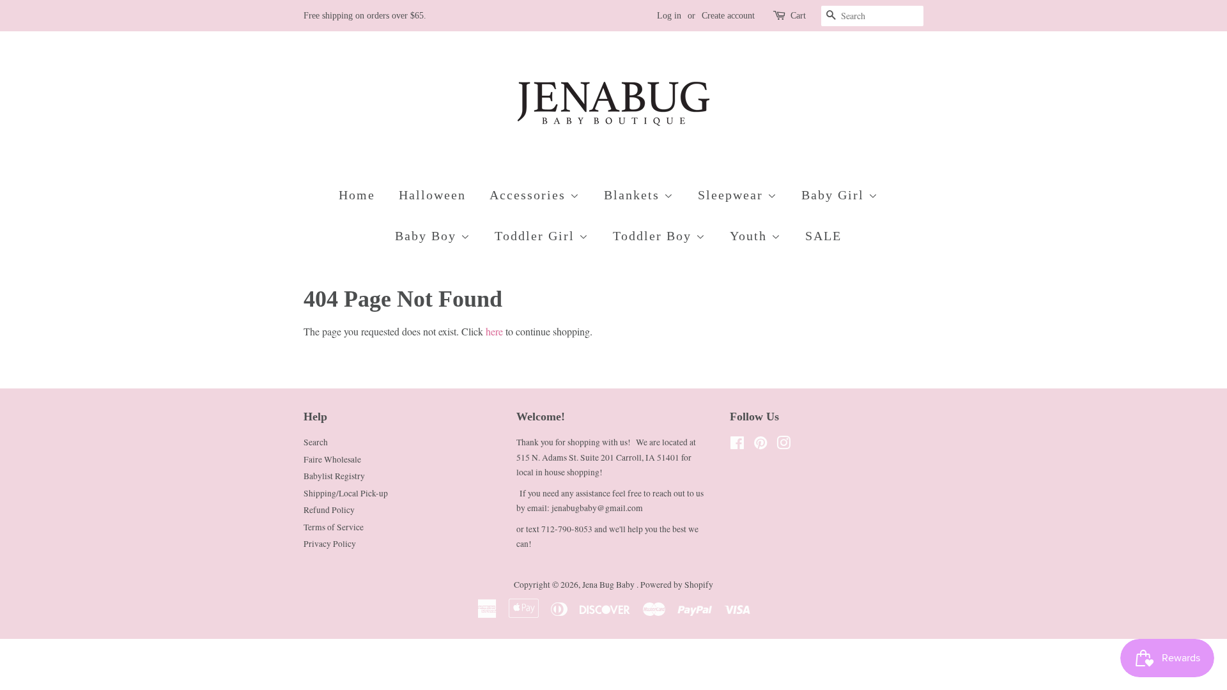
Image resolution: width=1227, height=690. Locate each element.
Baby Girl (834, 195)
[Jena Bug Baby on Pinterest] (760, 445)
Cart (798, 15)
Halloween (432, 195)
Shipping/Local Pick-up (346, 493)
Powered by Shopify (676, 584)
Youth (750, 236)
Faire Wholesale (332, 459)
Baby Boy (428, 236)
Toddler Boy (654, 236)
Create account (728, 15)
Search (316, 442)
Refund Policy (329, 510)
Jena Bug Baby (609, 584)
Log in (669, 15)
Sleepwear (733, 195)
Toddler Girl (537, 236)
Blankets (634, 195)
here (494, 331)
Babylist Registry (334, 476)
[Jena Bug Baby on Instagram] (783, 445)
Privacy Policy (330, 543)
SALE (823, 236)
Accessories (530, 195)
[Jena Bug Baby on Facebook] (737, 445)
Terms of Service (334, 527)
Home (357, 195)
